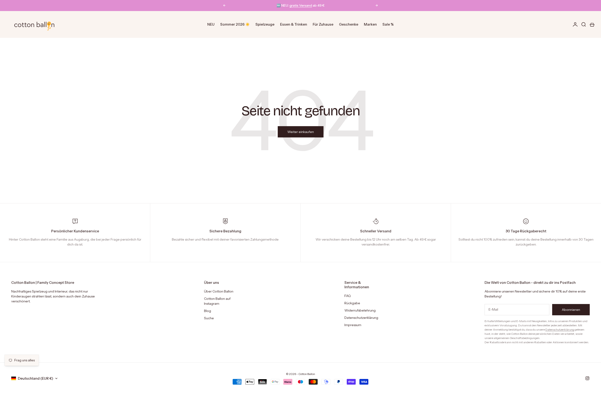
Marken (370, 24)
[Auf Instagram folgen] (587, 378)
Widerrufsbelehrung (360, 310)
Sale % (388, 24)
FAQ (347, 296)
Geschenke (348, 24)
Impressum (352, 325)
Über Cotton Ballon (218, 291)
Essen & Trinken (293, 24)
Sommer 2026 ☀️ (235, 24)
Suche (209, 318)
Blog (207, 311)
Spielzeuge (264, 24)
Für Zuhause (323, 24)
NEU (211, 24)
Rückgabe (352, 303)
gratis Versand (300, 5)
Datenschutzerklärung (361, 318)
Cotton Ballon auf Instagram (217, 301)
